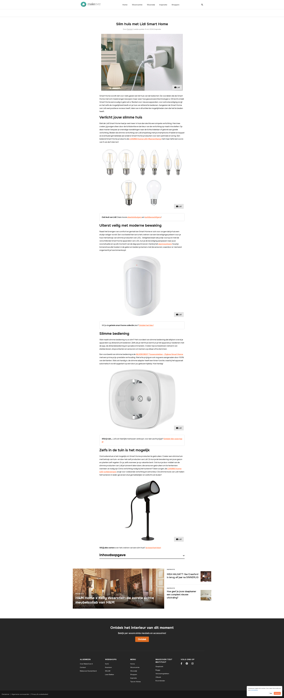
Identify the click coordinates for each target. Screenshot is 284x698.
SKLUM (107, 671)
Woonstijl (151, 5)
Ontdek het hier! (146, 325)
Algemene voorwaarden (20, 694)
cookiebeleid (254, 690)
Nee (271, 693)
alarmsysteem (165, 244)
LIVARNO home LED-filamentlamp (145, 139)
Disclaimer (5, 694)
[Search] (202, 4)
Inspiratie (163, 5)
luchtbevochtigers (153, 217)
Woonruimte (137, 5)
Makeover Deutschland (88, 671)
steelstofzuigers (134, 217)
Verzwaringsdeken (162, 674)
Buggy (158, 670)
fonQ (107, 664)
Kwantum (108, 667)
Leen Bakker (109, 674)
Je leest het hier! (153, 548)
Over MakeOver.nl (86, 664)
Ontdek (142, 639)
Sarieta (129, 29)
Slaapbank (159, 666)
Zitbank (158, 677)
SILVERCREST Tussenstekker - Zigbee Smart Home (159, 354)
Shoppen (175, 5)
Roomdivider (160, 681)
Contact (83, 667)
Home (124, 5)
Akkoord (277, 693)
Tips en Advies (135, 682)
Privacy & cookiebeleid (39, 694)
